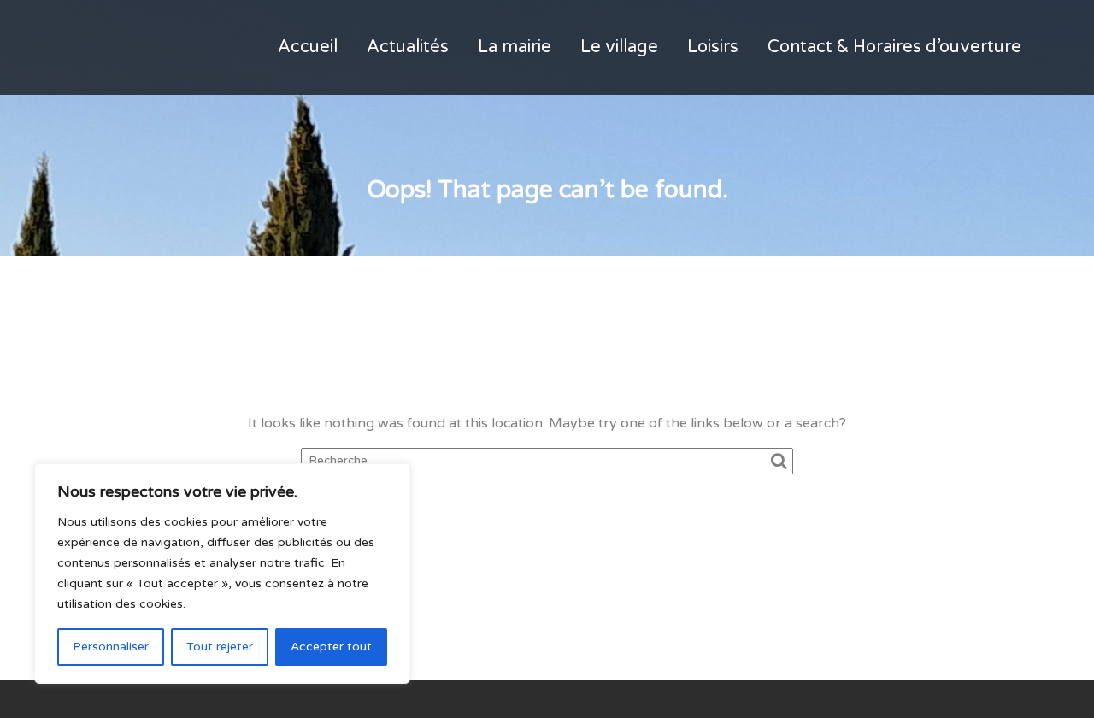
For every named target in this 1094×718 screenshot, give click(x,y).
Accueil (308, 47)
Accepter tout (331, 646)
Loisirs (712, 47)
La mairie (514, 47)
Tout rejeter (219, 646)
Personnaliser (111, 646)
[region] (222, 573)
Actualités (408, 47)
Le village (619, 47)
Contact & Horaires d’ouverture (894, 47)
